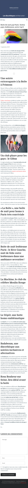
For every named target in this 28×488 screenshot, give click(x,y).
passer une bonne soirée (19, 171)
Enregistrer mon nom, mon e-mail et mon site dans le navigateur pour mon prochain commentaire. (14, 468)
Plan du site (23, 482)
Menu (3, 20)
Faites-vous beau (5, 100)
